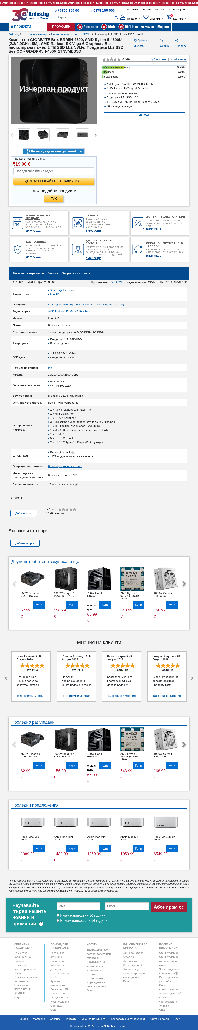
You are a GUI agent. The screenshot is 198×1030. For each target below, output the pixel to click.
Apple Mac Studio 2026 (164, 838)
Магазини (132, 9)
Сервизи (146, 9)
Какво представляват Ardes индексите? (170, 989)
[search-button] (116, 17)
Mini (50, 367)
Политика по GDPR (135, 965)
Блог (185, 9)
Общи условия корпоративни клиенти (168, 961)
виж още (144, 114)
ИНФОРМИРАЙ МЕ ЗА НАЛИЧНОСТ (55, 181)
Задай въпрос (178, 59)
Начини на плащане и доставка (57, 965)
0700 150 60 (69, 10)
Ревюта (53, 273)
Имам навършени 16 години (82, 915)
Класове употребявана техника (168, 1001)
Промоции (61, 26)
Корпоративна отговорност (128, 1018)
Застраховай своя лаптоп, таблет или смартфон (99, 953)
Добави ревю (159, 59)
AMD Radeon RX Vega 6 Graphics (69, 311)
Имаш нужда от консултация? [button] (53, 151)
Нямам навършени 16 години (83, 921)
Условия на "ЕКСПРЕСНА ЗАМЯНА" (23, 989)
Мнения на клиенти (93, 1018)
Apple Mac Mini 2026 (30, 838)
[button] (130, 18)
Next (96, 135)
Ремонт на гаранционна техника (22, 956)
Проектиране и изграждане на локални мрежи (96, 982)
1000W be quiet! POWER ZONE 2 (64, 594)
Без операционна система (65, 466)
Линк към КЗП (59, 989)
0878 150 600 (104, 10)
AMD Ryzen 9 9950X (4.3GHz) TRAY (130, 596)
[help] (41, 923)
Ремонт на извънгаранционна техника (26, 969)
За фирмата (130, 960)
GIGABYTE (117, 282)
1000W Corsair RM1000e (163, 594)
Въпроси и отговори (76, 273)
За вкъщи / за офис (62, 290)
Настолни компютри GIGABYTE (71, 34)
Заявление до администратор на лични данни (134, 973)
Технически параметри (28, 273)
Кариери (174, 9)
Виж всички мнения (31, 695)
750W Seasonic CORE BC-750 (30, 594)
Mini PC (55, 294)
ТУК (54, 199)
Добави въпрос (25, 543)
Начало (23, 1018)
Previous (12, 135)
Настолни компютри (35, 34)
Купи (38, 604)
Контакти (160, 9)
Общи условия (168, 952)
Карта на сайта (159, 1018)
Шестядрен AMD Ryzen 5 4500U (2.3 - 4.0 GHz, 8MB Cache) (86, 304)
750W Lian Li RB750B (95, 594)
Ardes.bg (14, 34)
